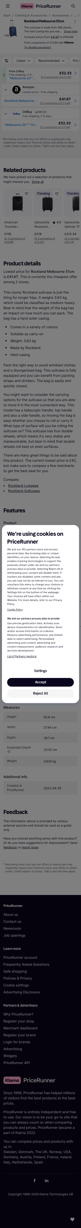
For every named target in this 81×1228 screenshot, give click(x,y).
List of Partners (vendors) (22, 656)
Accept (40, 682)
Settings (40, 671)
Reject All (40, 693)
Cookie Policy (15, 609)
